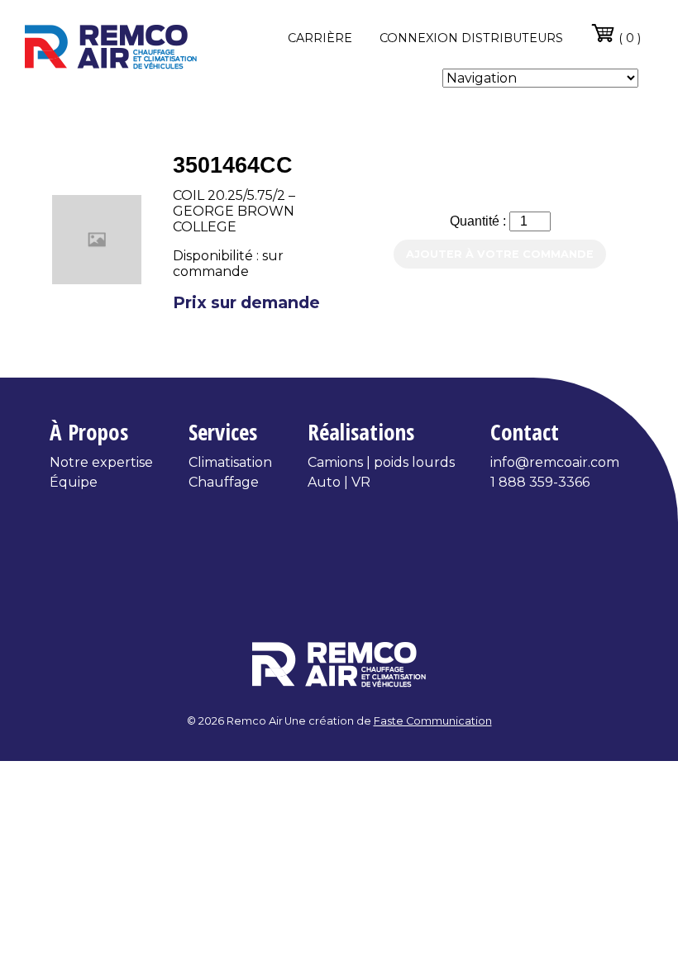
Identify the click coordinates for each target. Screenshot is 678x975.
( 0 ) (628, 38)
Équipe (74, 482)
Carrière (320, 38)
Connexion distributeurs (471, 38)
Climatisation (230, 462)
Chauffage (224, 482)
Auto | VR (339, 482)
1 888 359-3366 (540, 482)
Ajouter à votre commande (500, 254)
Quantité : (479, 221)
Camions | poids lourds (381, 462)
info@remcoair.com (554, 462)
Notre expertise (101, 462)
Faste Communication (433, 721)
